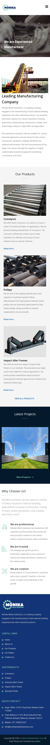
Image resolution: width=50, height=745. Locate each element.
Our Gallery (9, 653)
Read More (7, 160)
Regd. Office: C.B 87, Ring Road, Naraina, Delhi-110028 (24, 709)
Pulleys (8, 289)
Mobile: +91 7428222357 (15, 722)
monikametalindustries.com (31, 738)
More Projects (23, 477)
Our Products (10, 648)
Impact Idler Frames (15, 360)
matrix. (37, 741)
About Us (9, 644)
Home (7, 640)
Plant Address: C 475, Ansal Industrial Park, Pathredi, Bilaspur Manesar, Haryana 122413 (23, 716)
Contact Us (9, 657)
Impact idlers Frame (13, 687)
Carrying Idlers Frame (14, 682)
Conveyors (10, 219)
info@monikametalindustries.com (19, 727)
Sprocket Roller (11, 691)
